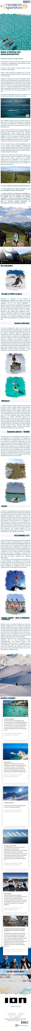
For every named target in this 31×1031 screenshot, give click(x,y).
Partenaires (17, 1016)
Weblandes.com (21, 1020)
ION (20, 1006)
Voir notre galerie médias (15, 971)
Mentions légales (11, 1013)
